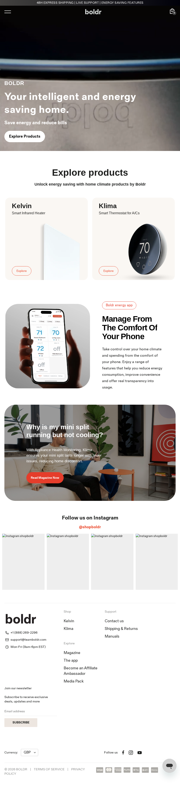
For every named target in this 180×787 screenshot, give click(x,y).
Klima (68, 628)
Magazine (72, 653)
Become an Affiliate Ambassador (80, 671)
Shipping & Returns (121, 628)
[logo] (93, 12)
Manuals (112, 636)
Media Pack (74, 681)
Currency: (11, 752)
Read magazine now (45, 478)
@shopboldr (90, 527)
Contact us (114, 621)
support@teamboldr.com (28, 640)
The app (71, 660)
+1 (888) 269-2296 (24, 633)
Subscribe (21, 722)
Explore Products (24, 136)
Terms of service (49, 769)
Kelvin (69, 621)
